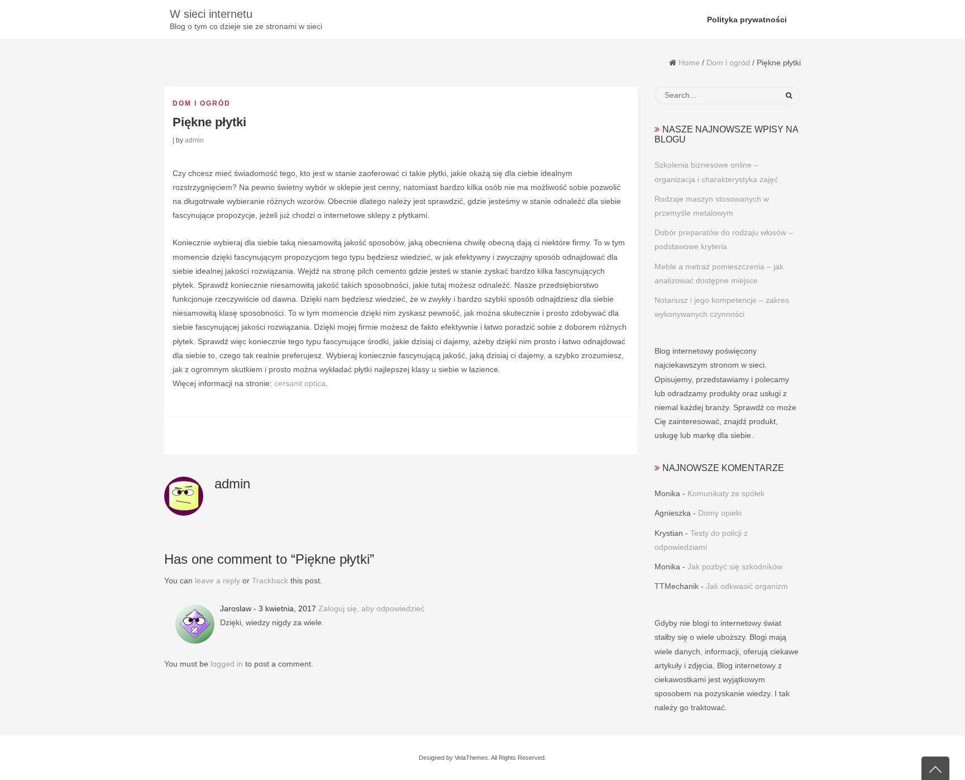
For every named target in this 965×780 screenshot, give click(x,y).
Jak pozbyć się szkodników (734, 566)
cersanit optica (300, 383)
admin (194, 140)
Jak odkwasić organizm (747, 586)
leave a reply (217, 580)
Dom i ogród (728, 62)
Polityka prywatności (747, 19)
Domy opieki (720, 512)
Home (689, 62)
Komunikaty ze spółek (726, 493)
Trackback (270, 580)
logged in (227, 663)
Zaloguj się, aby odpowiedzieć (371, 608)
